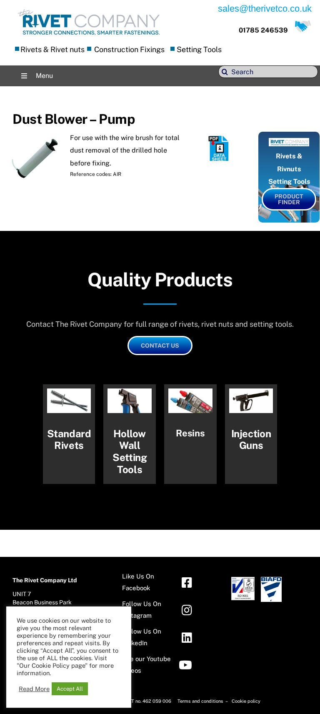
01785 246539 (263, 30)
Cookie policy (246, 701)
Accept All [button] (70, 689)
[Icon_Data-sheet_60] (219, 139)
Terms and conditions (201, 701)
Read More (34, 688)
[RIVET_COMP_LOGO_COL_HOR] (88, 10)
